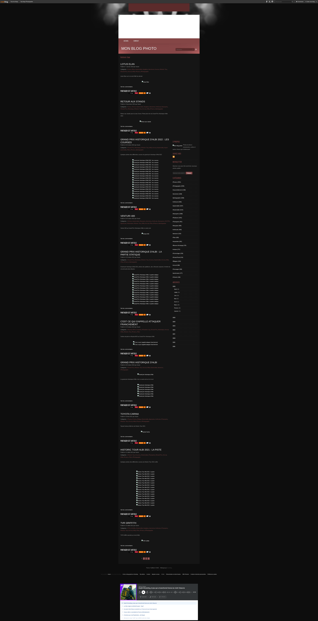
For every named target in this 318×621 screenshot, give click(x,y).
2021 (174, 334)
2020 (174, 338)
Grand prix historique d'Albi (138, 362)
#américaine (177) (177, 273)
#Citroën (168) (176, 277)
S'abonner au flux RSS (174, 157)
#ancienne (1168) (177, 194)
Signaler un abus (156, 574)
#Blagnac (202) (177, 261)
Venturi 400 (127, 216)
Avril (175, 301)
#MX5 (134, 329)
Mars (175, 305)
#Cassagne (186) (177, 269)
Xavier (109, 574)
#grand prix (123, 223)
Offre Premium (185, 574)
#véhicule (158, 106)
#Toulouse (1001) (177, 217)
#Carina (134, 419)
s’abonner (144, 596)
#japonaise (152, 419)
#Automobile (145, 419)
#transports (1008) (178, 213)
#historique (131, 109)
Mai (175, 298)
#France (138, 71)
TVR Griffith (128, 523)
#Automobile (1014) (178, 210)
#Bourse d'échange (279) (179, 245)
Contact (136, 41)
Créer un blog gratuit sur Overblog (130, 574)
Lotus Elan (127, 64)
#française (142, 221)
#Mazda (129, 329)
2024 (174, 322)
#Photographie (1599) (178, 186)
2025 (174, 317)
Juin (175, 295)
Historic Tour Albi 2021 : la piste (140, 450)
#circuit (130, 71)
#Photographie (144, 71)
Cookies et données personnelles (198, 574)
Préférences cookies (212, 574)
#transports (164, 106)
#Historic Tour (163, 69)
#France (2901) (177, 182)
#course (157, 69)
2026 (174, 286)
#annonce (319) (177, 233)
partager (154, 596)
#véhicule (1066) (177, 202)
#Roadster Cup (146, 329)
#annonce (160, 367)
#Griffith (133, 528)
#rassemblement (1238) (179, 190)
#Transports (164, 419)
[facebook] (267, 2)
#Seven (134, 106)
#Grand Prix (123, 71)
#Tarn (128, 150)
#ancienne (151, 69)
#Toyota (129, 419)
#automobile (138, 69)
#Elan (133, 69)
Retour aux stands (132, 101)
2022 (174, 330)
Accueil (126, 41)
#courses (137, 455)
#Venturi (129, 221)
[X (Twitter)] (269, 2)
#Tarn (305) (176, 237)
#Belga (139, 419)
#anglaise (145, 69)
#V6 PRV (167, 221)
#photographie (159, 109)
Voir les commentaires (126, 86)
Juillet (175, 292)
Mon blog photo (139, 48)
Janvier (176, 311)
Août (175, 289)
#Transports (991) (177, 221)
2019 (174, 342)
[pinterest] (272, 2)
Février (176, 308)
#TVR (129, 528)
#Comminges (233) (178, 253)
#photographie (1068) (178, 198)
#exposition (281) (177, 241)
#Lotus (129, 69)
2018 (174, 346)
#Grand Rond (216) (178, 257)
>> (148, 559)
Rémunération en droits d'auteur (173, 574)
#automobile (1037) (178, 206)
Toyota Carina (129, 414)
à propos (163, 596)
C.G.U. (162, 574)
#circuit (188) (176, 265)
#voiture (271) (176, 249)
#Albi (133, 71)
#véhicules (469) (177, 229)
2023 (174, 326)
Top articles (142, 574)
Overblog (169, 567)
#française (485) (177, 225)
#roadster (138, 329)
